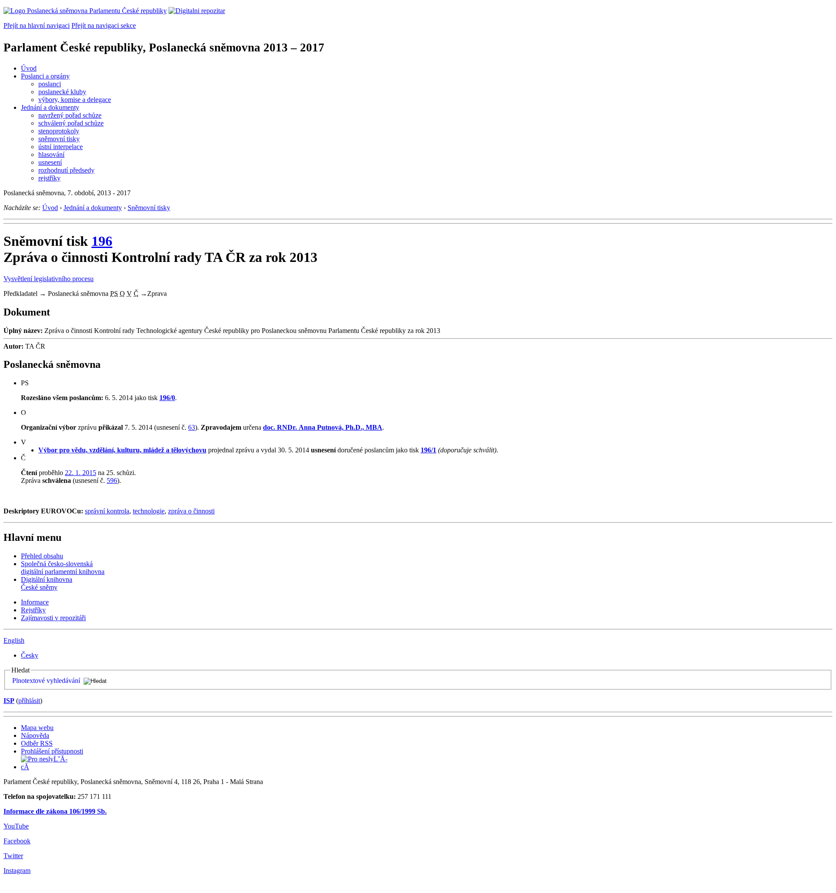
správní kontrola (107, 511)
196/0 (167, 397)
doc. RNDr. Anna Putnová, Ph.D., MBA (322, 427)
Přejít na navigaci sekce (103, 25)
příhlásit (29, 700)
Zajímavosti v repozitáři (53, 617)
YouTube (16, 826)
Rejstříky (33, 610)
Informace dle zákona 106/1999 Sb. (55, 811)
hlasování (51, 154)
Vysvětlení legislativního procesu (48, 278)
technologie (149, 511)
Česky (29, 655)
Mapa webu (37, 727)
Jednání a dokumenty (50, 107)
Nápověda (35, 735)
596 (112, 480)
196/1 (428, 450)
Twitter (13, 855)
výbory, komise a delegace (74, 99)
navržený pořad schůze (69, 115)
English (13, 640)
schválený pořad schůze (71, 123)
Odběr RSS (37, 743)
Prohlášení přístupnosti (52, 751)
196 (101, 241)
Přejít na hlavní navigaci (36, 25)
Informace (35, 602)
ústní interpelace (60, 146)
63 (191, 427)
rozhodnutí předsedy (66, 170)
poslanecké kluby (62, 91)
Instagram (16, 870)
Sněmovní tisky (149, 207)
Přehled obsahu (42, 556)
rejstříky (49, 178)
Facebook (16, 841)
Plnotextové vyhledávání (46, 680)
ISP (8, 700)
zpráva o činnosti (191, 511)
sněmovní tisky (59, 139)
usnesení (50, 162)
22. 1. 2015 (80, 472)
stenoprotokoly (58, 131)
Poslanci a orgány (45, 76)
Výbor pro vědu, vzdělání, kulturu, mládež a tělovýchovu (122, 450)
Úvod (29, 68)
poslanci (49, 84)
